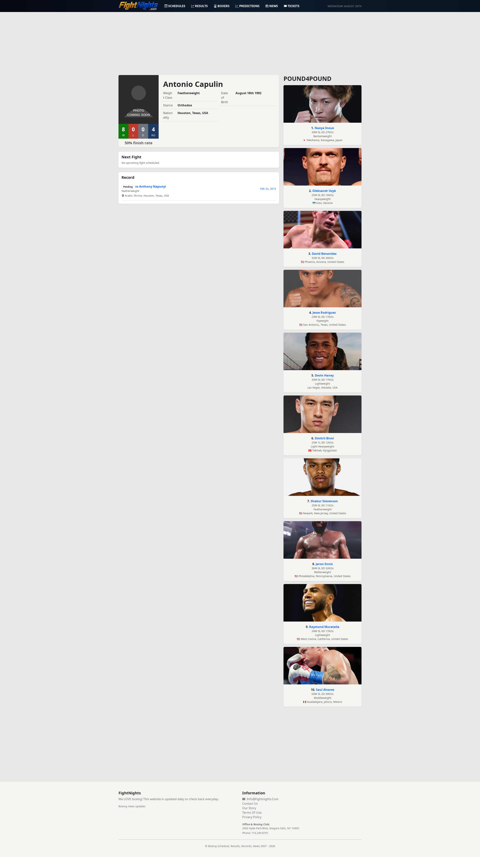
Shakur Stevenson (324, 501)
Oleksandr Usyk (324, 191)
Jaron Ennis (324, 564)
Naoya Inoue (324, 128)
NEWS (273, 6)
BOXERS (224, 6)
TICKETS (293, 6)
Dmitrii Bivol (324, 438)
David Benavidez (324, 254)
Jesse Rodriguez (324, 312)
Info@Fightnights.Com (262, 799)
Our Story (249, 808)
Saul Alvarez (325, 690)
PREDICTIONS (249, 6)
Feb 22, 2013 (268, 188)
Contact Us (250, 803)
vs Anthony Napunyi (150, 186)
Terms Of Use (252, 812)
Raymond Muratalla (324, 627)
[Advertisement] (240, 41)
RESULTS (201, 6)
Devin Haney (324, 375)
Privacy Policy (251, 817)
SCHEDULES (176, 6)
